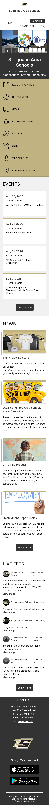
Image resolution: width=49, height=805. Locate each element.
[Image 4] (30, 50)
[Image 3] (26, 50)
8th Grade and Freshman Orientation (19, 261)
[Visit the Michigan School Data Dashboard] (39, 38)
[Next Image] (15, 51)
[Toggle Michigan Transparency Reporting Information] (15, 32)
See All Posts (24, 547)
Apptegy (30, 801)
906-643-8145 (27, 717)
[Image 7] (43, 50)
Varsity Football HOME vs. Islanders (24, 205)
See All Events (24, 307)
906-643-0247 (25, 721)
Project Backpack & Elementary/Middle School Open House (22, 290)
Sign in (37, 20)
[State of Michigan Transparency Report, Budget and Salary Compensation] (25, 38)
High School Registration (19, 232)
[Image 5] (35, 50)
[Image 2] (22, 50)
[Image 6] (39, 50)
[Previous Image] (8, 51)
